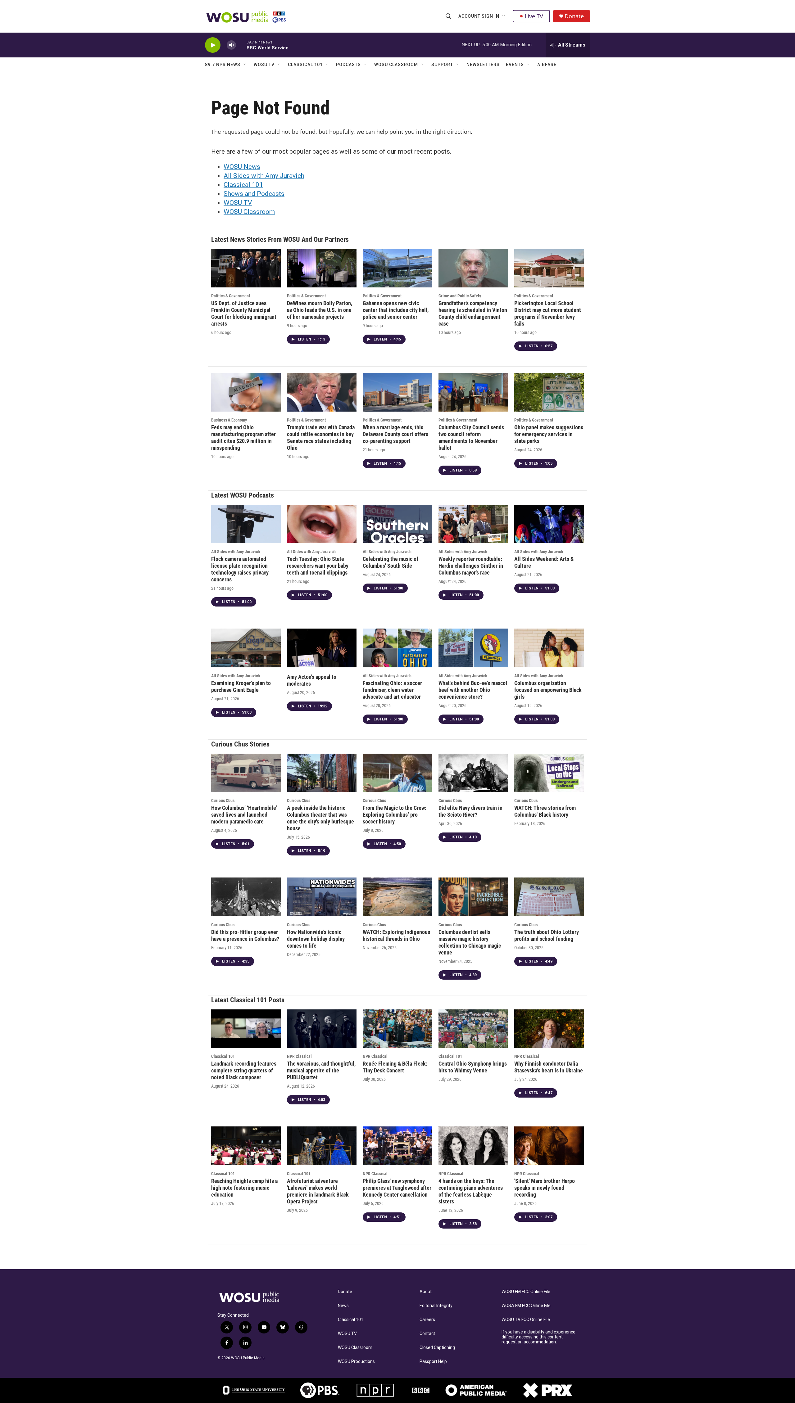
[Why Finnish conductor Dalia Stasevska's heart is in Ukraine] (549, 1028)
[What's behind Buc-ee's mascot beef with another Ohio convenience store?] (473, 648)
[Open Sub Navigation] (504, 16)
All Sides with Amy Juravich (264, 175)
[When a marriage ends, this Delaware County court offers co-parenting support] (397, 392)
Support (442, 64)
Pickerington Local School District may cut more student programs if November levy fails (547, 313)
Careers (427, 1319)
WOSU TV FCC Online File (526, 1319)
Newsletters (483, 64)
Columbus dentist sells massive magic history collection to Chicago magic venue (469, 942)
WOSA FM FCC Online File (526, 1305)
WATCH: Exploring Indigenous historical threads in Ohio (396, 935)
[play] (213, 45)
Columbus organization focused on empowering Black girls (548, 690)
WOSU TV (264, 64)
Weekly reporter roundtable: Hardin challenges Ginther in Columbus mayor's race (470, 566)
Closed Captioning (437, 1347)
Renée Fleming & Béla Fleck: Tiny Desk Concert (395, 1067)
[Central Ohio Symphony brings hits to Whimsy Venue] (473, 1028)
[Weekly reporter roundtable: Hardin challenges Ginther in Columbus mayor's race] (473, 524)
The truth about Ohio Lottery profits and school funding (546, 935)
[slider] (241, 45)
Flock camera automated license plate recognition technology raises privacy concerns (240, 569)
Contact (427, 1333)
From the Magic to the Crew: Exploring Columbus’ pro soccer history (394, 815)
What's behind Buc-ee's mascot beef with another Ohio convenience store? (472, 690)
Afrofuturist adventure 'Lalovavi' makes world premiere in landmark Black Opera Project (318, 1191)
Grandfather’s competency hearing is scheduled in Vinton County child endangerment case (472, 313)
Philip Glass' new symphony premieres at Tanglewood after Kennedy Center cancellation (397, 1188)
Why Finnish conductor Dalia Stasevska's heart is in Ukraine (548, 1067)
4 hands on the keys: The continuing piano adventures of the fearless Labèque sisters (470, 1191)
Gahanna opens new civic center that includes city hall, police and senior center (396, 310)
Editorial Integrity (436, 1305)
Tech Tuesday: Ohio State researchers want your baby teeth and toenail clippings (317, 566)
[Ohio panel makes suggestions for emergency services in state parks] (549, 392)
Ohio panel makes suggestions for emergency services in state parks (548, 434)
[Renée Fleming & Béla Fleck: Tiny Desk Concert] (397, 1028)
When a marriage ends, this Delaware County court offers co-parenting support (395, 434)
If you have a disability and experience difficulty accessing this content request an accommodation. (538, 1337)
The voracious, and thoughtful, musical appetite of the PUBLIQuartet (321, 1070)
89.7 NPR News (222, 64)
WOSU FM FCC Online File (526, 1291)
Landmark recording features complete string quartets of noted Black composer (243, 1070)
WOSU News (242, 166)
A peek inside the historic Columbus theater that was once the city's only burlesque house (320, 818)
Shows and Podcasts (254, 193)
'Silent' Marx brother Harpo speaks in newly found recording (544, 1188)
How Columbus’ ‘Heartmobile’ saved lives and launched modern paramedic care (244, 815)
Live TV (534, 16)
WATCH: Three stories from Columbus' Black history (545, 811)
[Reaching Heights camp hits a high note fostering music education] (246, 1145)
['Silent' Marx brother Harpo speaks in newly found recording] (549, 1145)
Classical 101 (305, 64)
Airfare (546, 64)
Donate (574, 16)
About (426, 1291)
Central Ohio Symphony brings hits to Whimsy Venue (472, 1067)
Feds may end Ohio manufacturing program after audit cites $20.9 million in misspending (243, 437)
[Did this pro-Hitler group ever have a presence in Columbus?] (246, 896)
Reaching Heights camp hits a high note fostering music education (244, 1188)
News (343, 1305)
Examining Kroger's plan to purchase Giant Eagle (241, 686)
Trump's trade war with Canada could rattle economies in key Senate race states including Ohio (321, 437)
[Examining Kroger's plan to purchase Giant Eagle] (246, 648)
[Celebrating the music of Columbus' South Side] (397, 524)
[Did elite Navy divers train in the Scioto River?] (473, 773)
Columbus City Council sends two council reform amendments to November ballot (471, 437)
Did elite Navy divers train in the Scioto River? (470, 811)
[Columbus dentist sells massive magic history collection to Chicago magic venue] (473, 896)
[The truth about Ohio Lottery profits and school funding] (549, 896)
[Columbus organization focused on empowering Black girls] (549, 648)
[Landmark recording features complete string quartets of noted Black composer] (246, 1028)
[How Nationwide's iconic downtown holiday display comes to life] (322, 896)
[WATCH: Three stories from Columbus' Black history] (549, 773)
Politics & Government (230, 295)
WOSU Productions (356, 1361)
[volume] (231, 45)
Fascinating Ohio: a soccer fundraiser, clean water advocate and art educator (392, 690)
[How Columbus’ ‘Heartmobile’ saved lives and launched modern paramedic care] (246, 773)
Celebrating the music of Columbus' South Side (390, 562)
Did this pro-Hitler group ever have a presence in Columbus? (245, 935)
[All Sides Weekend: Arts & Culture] (549, 524)
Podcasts (348, 64)
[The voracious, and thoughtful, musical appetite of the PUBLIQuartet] (322, 1028)
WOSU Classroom (396, 64)
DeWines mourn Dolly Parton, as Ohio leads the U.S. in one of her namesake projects (319, 310)
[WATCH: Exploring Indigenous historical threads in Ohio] (397, 896)
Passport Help (433, 1361)
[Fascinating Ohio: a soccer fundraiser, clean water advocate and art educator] (397, 648)
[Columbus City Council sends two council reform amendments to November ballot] (473, 392)
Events (515, 64)
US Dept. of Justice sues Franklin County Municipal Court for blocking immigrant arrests (243, 313)
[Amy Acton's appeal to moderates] (322, 648)
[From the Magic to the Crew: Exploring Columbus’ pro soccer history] (397, 773)
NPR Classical (299, 1056)
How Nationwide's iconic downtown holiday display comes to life (316, 939)
